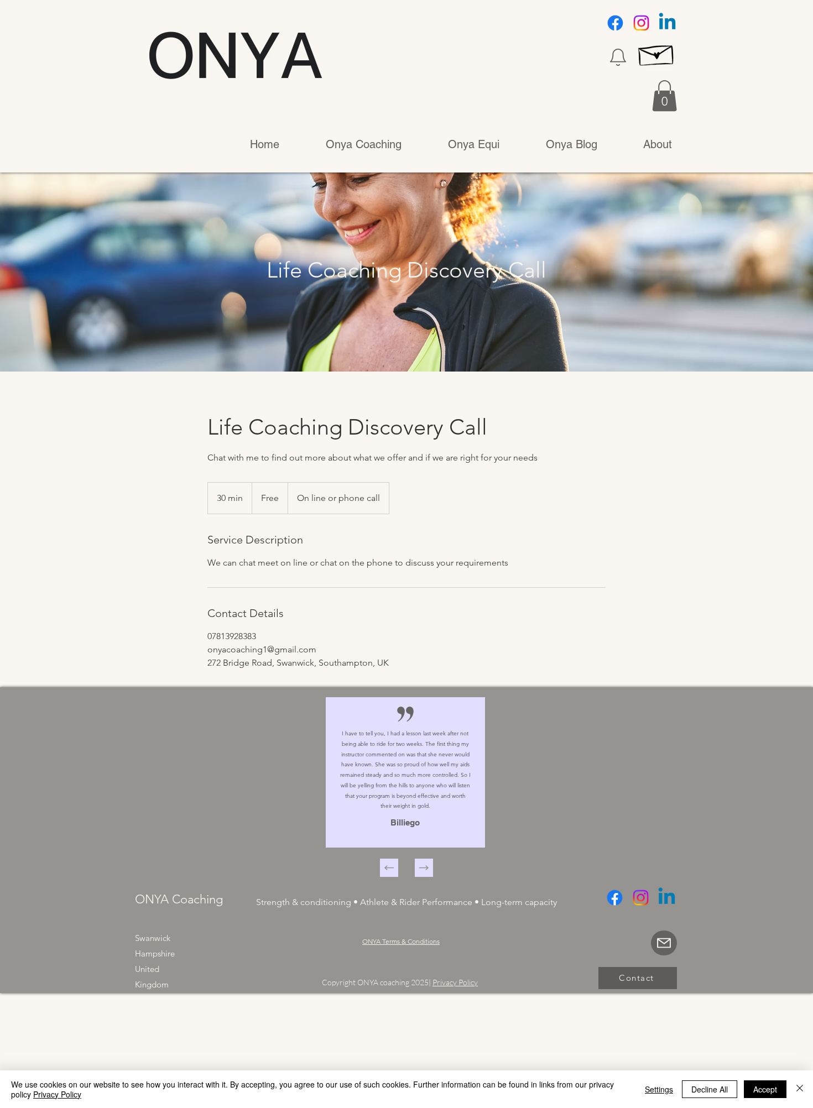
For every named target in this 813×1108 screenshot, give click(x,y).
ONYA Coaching (179, 899)
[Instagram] (641, 23)
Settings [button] (659, 1089)
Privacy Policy (57, 1094)
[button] (618, 57)
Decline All (709, 1089)
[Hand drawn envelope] (656, 52)
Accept (765, 1089)
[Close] (799, 1089)
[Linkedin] (667, 23)
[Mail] (664, 943)
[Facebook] (615, 23)
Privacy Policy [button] (455, 982)
